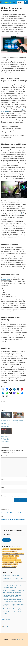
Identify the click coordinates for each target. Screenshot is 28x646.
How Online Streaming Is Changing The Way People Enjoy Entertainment (13, 591)
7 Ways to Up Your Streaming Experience (14, 609)
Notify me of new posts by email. (11, 496)
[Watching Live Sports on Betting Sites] (18, 415)
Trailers (14, 566)
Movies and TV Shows (9, 560)
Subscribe (6, 540)
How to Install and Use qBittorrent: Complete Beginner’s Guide (12, 596)
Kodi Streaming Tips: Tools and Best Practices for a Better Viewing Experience (14, 579)
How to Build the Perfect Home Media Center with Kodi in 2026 (13, 586)
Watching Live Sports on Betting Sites (18, 421)
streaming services (6, 279)
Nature (5, 562)
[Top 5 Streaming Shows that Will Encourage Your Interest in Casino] (6, 431)
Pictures (11, 562)
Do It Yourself (6, 553)
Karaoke (11, 555)
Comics (5, 551)
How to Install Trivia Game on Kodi (12, 583)
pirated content (19, 214)
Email (3, 488)
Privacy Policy (20, 639)
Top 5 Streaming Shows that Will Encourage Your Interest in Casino (5, 439)
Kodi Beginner (7, 2)
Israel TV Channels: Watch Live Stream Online (13, 612)
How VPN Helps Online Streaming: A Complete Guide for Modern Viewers (13, 600)
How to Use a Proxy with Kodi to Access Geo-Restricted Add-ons (13, 605)
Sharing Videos (7, 564)
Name (3, 479)
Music (18, 560)
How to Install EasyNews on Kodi (12, 575)
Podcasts (18, 562)
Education (15, 553)
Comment (4, 456)
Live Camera (6, 557)
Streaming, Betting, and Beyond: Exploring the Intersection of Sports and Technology (6, 423)
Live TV (14, 557)
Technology (6, 566)
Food (21, 553)
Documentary (13, 551)
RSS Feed (6, 626)
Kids (17, 555)
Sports (15, 564)
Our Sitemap (6, 619)
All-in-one (5, 549)
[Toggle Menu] (14, 2)
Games (5, 555)
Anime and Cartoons (16, 549)
